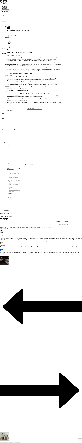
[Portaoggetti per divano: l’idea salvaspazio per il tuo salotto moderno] (18, 127)
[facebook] (1, 219)
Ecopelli (6, 102)
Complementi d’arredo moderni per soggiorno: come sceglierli (13, 177)
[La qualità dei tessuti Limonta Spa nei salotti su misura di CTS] (18, 163)
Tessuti (6, 91)
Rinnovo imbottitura (8, 75)
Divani (3, 6)
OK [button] (45, 227)
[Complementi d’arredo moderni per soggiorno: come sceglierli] (18, 145)
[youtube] (7, 219)
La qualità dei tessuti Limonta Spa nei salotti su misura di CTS (21, 164)
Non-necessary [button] (3, 249)
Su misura (4, 48)
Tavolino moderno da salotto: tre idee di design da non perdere (14, 190)
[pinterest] (5, 219)
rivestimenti (4, 80)
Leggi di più (48, 227)
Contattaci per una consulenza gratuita (14, 102)
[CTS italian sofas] (3, 3)
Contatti (6, 11)
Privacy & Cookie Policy (63, 224)
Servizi (3, 53)
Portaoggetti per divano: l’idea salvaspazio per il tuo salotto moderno (22, 129)
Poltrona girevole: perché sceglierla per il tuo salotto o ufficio (14, 186)
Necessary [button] (2, 242)
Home (1, 142)
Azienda (4, 15)
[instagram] (3, 219)
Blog (3, 118)
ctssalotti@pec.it (5, 207)
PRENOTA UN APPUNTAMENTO (34, 108)
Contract (4, 107)
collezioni (6, 6)
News (3, 113)
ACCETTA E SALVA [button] (4, 255)
